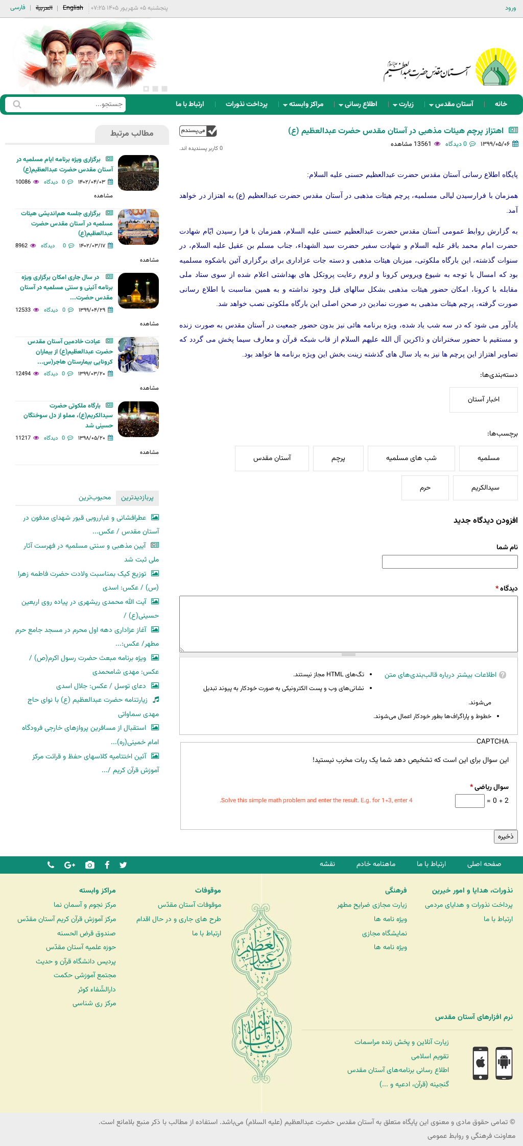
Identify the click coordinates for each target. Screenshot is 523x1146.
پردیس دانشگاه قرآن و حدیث (76, 961)
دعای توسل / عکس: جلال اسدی (101, 686)
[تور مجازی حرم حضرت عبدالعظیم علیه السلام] (41, 83)
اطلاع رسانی (364, 107)
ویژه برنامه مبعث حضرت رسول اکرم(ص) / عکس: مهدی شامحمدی (94, 665)
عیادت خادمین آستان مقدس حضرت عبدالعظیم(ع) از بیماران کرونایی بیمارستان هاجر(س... (70, 352)
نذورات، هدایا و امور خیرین (472, 891)
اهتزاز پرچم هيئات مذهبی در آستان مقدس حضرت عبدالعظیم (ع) (396, 131)
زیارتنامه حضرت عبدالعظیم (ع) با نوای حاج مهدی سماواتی (93, 707)
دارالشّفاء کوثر (97, 989)
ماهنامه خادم (375, 864)
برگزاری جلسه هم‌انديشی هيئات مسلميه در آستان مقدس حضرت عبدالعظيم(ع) (67, 224)
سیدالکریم (485, 487)
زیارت (409, 107)
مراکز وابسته (309, 107)
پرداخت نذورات (247, 104)
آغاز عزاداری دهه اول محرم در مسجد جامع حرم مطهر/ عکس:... (87, 637)
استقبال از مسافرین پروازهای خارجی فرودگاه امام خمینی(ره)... (90, 735)
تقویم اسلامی (430, 1056)
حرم (425, 487)
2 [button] (155, 89)
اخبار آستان (484, 399)
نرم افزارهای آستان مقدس (474, 1017)
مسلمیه (489, 458)
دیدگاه (506, 588)
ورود (510, 8)
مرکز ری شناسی (94, 1003)
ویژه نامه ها (390, 919)
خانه (501, 104)
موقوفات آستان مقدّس (189, 905)
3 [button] (146, 89)
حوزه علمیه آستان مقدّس (81, 947)
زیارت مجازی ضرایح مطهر (372, 905)
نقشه (327, 864)
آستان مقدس (457, 107)
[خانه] (450, 53)
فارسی (18, 8)
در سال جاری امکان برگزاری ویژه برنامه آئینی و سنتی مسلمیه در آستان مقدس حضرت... (66, 287)
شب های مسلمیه (411, 458)
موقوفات (208, 891)
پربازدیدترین (137, 497)
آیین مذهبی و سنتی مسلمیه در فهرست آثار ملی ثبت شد (91, 553)
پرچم (338, 458)
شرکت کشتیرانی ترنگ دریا (35, 1038)
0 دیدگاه (456, 144)
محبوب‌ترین (95, 497)
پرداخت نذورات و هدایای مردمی (469, 905)
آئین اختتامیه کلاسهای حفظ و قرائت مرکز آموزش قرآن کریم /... (95, 763)
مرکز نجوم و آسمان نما (85, 905)
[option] (87, 56)
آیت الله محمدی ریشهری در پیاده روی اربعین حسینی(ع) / (90, 609)
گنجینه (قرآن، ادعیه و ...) (414, 1084)
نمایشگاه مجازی (384, 933)
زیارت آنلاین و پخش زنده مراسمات (401, 1042)
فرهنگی (396, 891)
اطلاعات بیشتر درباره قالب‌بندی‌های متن (440, 675)
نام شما (507, 547)
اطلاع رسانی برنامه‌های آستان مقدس (398, 1070)
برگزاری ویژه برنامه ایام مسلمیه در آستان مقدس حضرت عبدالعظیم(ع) (64, 165)
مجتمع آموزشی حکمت (85, 975)
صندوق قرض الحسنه (86, 933)
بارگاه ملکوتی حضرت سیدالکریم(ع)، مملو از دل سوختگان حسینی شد (68, 416)
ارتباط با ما (190, 104)
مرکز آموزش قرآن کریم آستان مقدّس (66, 919)
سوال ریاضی (489, 787)
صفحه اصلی (484, 864)
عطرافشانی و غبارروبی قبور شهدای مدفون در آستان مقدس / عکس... (91, 525)
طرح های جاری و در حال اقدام (178, 919)
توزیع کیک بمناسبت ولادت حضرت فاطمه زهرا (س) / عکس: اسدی (88, 581)
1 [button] (164, 89)
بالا (198, 131)
